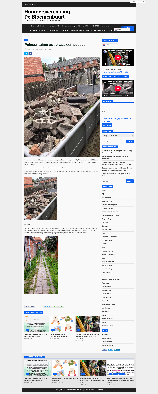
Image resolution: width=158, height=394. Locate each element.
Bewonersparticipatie (109, 205)
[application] (118, 88)
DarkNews (88, 390)
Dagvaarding (106, 219)
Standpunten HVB (54, 26)
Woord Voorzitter (108, 326)
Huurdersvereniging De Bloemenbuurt (47, 14)
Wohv (104, 322)
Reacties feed (107, 342)
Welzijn (104, 315)
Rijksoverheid (106, 290)
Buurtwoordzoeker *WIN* (110, 215)
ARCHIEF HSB (106, 197)
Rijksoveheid (106, 287)
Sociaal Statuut (107, 294)
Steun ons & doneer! (109, 304)
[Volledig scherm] (131, 95)
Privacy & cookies (99, 30)
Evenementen (107, 230)
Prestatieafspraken (76, 30)
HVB (28, 49)
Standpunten (106, 297)
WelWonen (105, 311)
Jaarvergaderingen (108, 262)
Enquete (105, 226)
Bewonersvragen (108, 208)
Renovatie (105, 283)
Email (103, 111)
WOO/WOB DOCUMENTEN (91, 26)
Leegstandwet (107, 272)
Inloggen (105, 334)
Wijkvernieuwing (107, 319)
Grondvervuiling (107, 240)
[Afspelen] (104, 95)
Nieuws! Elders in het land (111, 279)
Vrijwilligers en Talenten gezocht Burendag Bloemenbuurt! (36, 324)
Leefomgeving (107, 269)
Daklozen (105, 222)
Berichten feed (107, 338)
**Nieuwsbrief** (53, 30)
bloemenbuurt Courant (110, 212)
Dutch (119, 30)
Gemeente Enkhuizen (109, 237)
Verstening (106, 308)
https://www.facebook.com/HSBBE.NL (115, 72)
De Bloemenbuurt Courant (37, 30)
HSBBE (104, 244)
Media (104, 276)
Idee (103, 258)
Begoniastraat (107, 201)
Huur (103, 247)
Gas (103, 233)
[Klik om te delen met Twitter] (26, 53)
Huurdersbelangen (108, 254)
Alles (26, 40)
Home (32, 26)
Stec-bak (105, 301)
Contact (110, 30)
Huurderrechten (107, 251)
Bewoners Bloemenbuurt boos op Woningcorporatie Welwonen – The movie (88, 324)
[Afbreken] (128, 95)
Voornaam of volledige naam (110, 105)
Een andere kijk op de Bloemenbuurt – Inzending (62, 324)
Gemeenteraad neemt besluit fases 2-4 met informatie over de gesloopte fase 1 (120, 368)
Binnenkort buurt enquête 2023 (71, 26)
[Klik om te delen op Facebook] (30, 53)
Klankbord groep (107, 265)
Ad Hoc (104, 190)
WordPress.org (107, 345)
